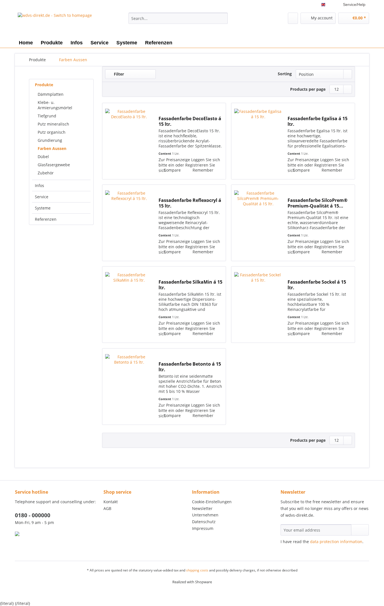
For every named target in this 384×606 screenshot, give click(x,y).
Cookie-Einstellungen (212, 501)
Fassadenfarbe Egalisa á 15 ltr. (317, 121)
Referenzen (46, 219)
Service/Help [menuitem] (354, 4)
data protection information (336, 541)
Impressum (202, 528)
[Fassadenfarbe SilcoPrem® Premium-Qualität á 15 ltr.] (258, 222)
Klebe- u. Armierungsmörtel (55, 105)
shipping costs (197, 570)
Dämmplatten (51, 94)
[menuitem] (178, 21)
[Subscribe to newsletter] (360, 530)
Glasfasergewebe (54, 164)
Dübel (43, 156)
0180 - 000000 (32, 515)
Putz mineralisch (53, 124)
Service (41, 196)
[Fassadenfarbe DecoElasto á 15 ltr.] (129, 141)
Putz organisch (51, 132)
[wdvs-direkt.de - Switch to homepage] (55, 24)
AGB (107, 508)
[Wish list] (293, 18)
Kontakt (110, 501)
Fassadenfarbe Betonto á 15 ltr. (190, 366)
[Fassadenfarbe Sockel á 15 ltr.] (258, 304)
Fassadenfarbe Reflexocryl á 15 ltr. (190, 203)
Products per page (308, 89)
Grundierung (50, 140)
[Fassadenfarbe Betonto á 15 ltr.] (129, 386)
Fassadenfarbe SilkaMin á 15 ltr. (190, 284)
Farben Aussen (52, 148)
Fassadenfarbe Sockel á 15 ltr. (317, 284)
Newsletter (202, 508)
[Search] (222, 18)
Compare (171, 170)
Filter (118, 74)
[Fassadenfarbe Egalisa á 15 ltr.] (258, 141)
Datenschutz (204, 521)
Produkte (44, 84)
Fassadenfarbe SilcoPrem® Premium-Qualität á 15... (317, 203)
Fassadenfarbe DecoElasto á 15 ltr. (190, 121)
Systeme (43, 208)
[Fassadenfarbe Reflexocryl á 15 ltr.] (129, 222)
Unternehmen (205, 515)
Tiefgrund (47, 116)
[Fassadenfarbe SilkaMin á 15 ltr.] (129, 304)
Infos (39, 185)
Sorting (285, 73)
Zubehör (46, 173)
